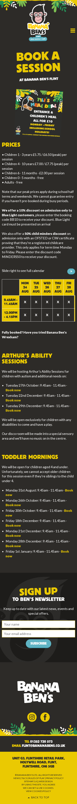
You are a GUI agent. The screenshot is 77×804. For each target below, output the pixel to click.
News (16, 778)
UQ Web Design (44, 781)
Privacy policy (55, 778)
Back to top (40, 797)
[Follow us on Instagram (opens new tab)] (31, 717)
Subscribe (38, 643)
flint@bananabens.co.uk (43, 746)
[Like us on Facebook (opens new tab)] (45, 717)
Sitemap (28, 781)
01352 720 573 (41, 742)
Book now (13, 390)
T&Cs (24, 778)
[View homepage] (38, 22)
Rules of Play (36, 778)
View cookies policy (38, 791)
